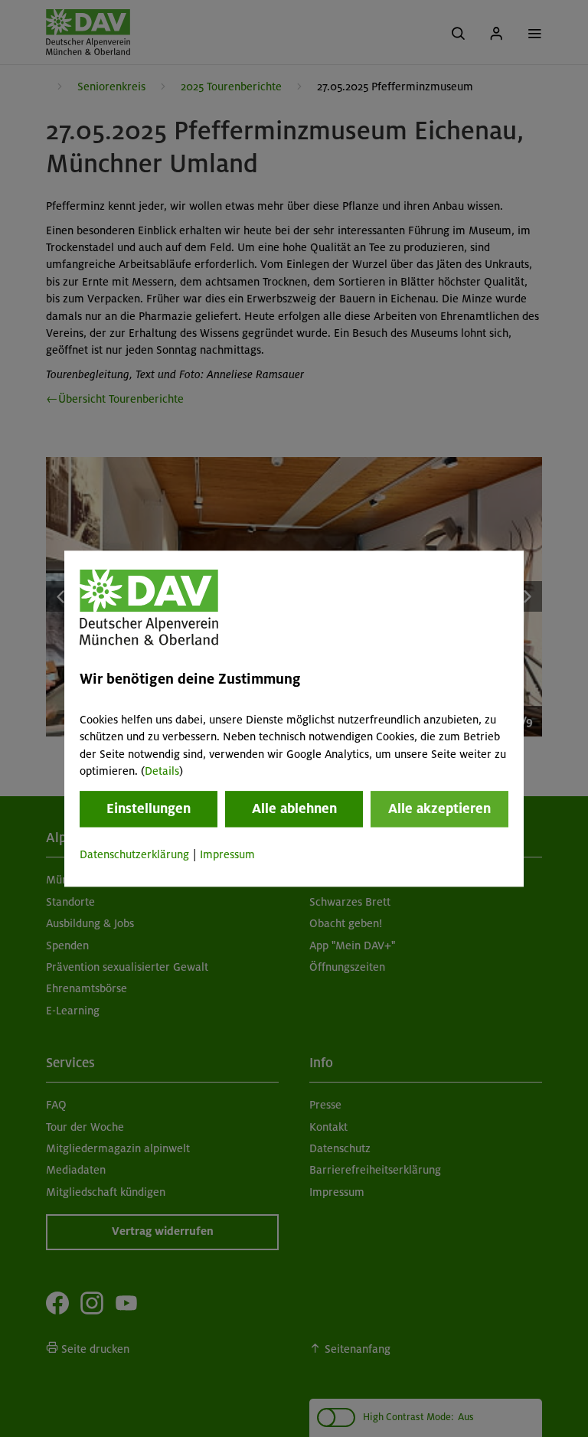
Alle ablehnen (294, 809)
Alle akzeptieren (439, 809)
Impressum (227, 855)
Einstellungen (148, 809)
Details (162, 771)
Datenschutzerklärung (134, 855)
